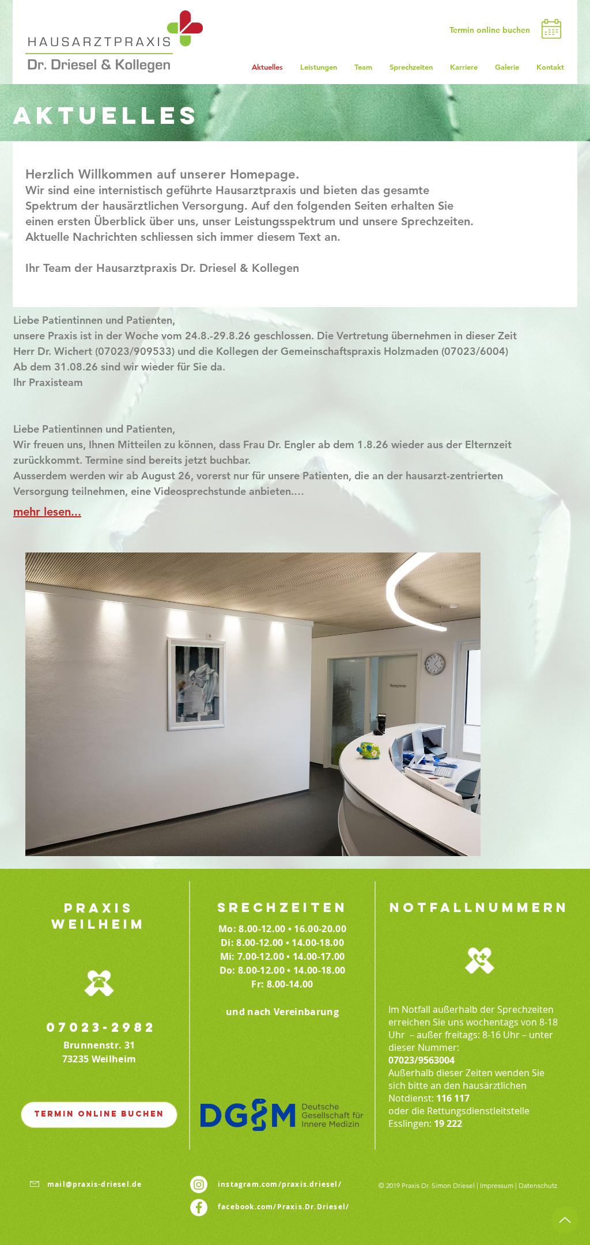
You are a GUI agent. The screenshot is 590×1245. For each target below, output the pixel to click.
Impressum (496, 1185)
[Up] (564, 1219)
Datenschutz (538, 1185)
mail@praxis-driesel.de (94, 1184)
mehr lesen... (47, 512)
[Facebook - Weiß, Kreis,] (198, 1207)
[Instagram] (198, 1184)
